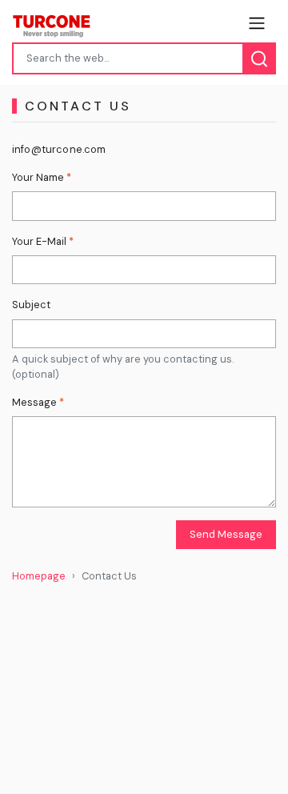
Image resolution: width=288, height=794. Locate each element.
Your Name (41, 177)
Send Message (226, 534)
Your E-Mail (43, 241)
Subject (31, 304)
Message (38, 402)
